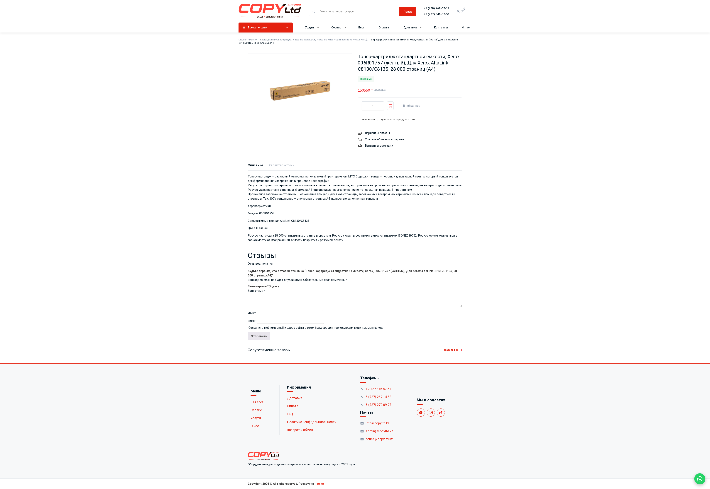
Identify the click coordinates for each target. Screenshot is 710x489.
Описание (255, 165)
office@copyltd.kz (379, 441)
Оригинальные (343, 39)
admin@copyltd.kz (379, 433)
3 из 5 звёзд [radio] (277, 285)
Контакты (441, 27)
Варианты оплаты (377, 133)
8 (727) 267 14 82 (378, 398)
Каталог (257, 404)
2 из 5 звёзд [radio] (273, 285)
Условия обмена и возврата (384, 139)
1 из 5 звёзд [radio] (270, 285)
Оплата (384, 27)
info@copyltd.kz (378, 425)
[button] (409, 106)
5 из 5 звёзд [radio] (284, 285)
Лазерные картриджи (304, 39)
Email (252, 322)
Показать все (450, 351)
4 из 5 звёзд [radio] (281, 285)
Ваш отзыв (257, 292)
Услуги (309, 27)
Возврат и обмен (300, 431)
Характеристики (282, 165)
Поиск (408, 11)
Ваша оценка (258, 286)
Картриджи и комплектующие (275, 39)
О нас (466, 27)
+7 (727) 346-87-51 (436, 14)
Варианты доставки (379, 145)
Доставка (410, 27)
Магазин (253, 39)
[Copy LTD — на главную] (301, 458)
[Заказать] (390, 105)
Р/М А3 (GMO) (360, 39)
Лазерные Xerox (325, 39)
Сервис (336, 27)
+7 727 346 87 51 (378, 390)
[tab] (255, 165)
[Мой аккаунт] (458, 11)
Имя (252, 315)
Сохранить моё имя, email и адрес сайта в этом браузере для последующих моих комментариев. (315, 329)
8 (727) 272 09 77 (378, 406)
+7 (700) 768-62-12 (436, 8)
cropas (320, 485)
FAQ (290, 416)
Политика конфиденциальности (312, 423)
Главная (243, 39)
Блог (361, 27)
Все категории (257, 27)
